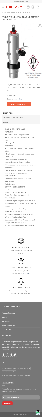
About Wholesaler (8, 325)
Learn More (26, 273)
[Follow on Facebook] (3, 355)
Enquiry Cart (6, 330)
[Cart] (38, 7)
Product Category (8, 313)
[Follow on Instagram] (7, 355)
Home (4, 13)
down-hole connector (8, 372)
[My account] (33, 7)
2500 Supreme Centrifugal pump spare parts (16, 368)
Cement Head (26, 13)
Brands (4, 317)
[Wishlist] (28, 7)
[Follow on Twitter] (11, 355)
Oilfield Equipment (14, 13)
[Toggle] (39, 325)
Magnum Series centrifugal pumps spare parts (16, 375)
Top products (6, 321)
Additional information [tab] (13, 117)
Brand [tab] (5, 122)
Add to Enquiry (18, 104)
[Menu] (3, 7)
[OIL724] (15, 7)
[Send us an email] (15, 355)
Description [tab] (8, 113)
